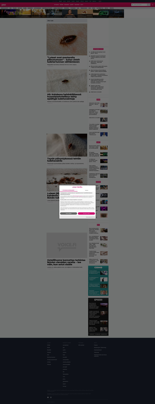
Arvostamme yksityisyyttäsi (68, 190)
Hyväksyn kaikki (86, 213)
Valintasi (86, 190)
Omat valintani (68, 213)
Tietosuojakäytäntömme (90, 217)
